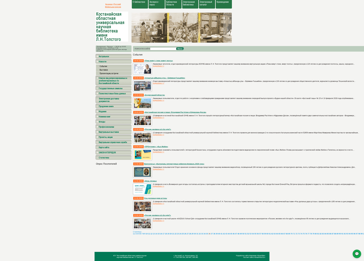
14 (156, 234)
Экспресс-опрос (154, 3)
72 (296, 234)
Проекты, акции (106, 137)
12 (151, 234)
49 (241, 234)
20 (171, 234)
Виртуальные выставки (109, 132)
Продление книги (106, 106)
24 (180, 234)
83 (323, 234)
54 (253, 234)
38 (214, 234)
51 (246, 234)
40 (219, 234)
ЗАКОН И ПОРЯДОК (107, 152)
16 (161, 234)
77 (309, 234)
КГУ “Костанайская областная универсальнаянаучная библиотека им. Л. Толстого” (129, 256)
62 (272, 234)
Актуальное (104, 56)
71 (294, 234)
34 (205, 234)
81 (318, 234)
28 (190, 234)
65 (280, 234)
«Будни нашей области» (154, 95)
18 (166, 234)
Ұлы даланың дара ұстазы (155, 198)
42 (224, 234)
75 (304, 234)
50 (243, 234)
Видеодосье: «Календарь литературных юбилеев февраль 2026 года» (174, 164)
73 (299, 234)
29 (193, 234)
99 (362, 234)
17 (164, 234)
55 (255, 234)
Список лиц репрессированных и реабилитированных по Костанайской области (113, 81)
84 (325, 234)
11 (149, 234)
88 (335, 234)
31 (197, 234)
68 (287, 234)
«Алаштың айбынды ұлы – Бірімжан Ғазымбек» (164, 78)
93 (347, 234)
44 (229, 234)
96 (354, 234)
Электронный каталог (206, 3)
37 (212, 234)
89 (338, 234)
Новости (102, 61)
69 (289, 234)
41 (222, 234)
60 (267, 234)
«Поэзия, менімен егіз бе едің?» (157, 129)
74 (301, 234)
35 (207, 234)
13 (154, 234)
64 (277, 234)
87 (333, 234)
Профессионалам (106, 127)
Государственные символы (111, 88)
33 (202, 234)
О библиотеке (139, 2)
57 (260, 234)
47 (236, 234)
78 (311, 234)
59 (265, 234)
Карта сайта (104, 147)
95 (352, 234)
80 (316, 234)
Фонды (102, 121)
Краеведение (223, 2)
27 (188, 234)
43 (226, 234)
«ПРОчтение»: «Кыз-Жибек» (156, 147)
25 (183, 234)
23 (178, 234)
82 (321, 234)
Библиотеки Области (171, 3)
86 (330, 234)
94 (350, 234)
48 (238, 234)
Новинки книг (104, 116)
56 (258, 234)
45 (231, 234)
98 (359, 234)
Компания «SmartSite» (257, 255)
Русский (117, 4)
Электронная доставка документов (109, 99)
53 (251, 234)
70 (292, 234)
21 (173, 234)
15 (159, 234)
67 (284, 234)
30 (195, 234)
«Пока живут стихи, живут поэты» (158, 61)
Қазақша (108, 4)
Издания (102, 111)
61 (270, 234)
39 (217, 234)
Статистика (104, 157)
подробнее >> (158, 66)
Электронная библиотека (189, 3)
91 (342, 234)
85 (328, 234)
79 (313, 234)
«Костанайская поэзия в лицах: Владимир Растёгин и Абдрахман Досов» (175, 112)
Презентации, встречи (109, 73)
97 (357, 234)
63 (275, 234)
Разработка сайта (242, 255)
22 (176, 234)
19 (168, 234)
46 (234, 234)
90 (340, 234)
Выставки (104, 70)
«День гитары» (150, 181)
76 (306, 234)
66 (282, 234)
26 (185, 234)
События (103, 66)
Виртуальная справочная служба (113, 142)
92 (345, 234)
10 (147, 234)
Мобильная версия (113, 7)
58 (263, 234)
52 (248, 234)
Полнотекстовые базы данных (112, 93)
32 (200, 234)
